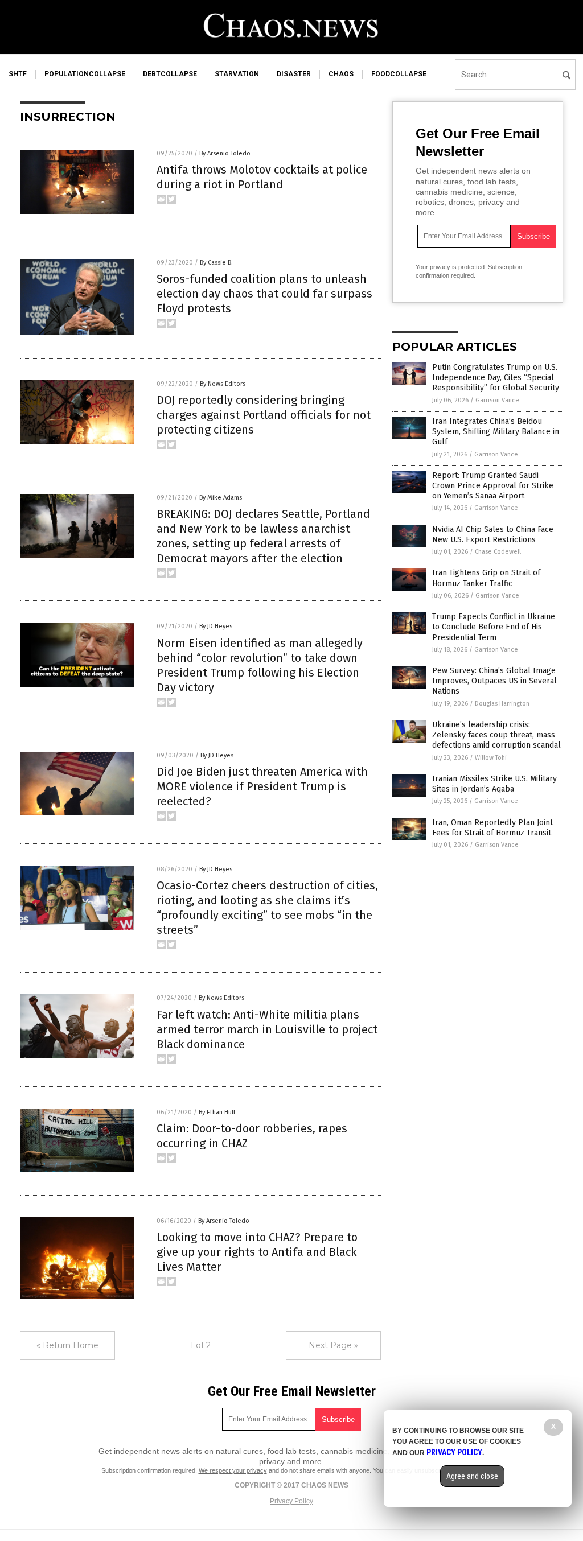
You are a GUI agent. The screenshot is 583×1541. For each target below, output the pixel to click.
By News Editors (222, 384)
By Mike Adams (220, 497)
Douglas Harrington (502, 703)
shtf (18, 74)
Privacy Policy (291, 1501)
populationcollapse (84, 74)
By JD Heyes (215, 626)
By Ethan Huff (217, 1112)
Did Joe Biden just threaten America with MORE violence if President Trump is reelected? (262, 786)
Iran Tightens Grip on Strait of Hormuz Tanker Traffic (486, 578)
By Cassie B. (216, 262)
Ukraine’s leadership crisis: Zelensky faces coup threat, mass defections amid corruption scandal (496, 735)
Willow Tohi (491, 757)
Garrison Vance (497, 400)
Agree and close (472, 1476)
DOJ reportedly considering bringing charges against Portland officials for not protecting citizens (264, 414)
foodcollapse (398, 74)
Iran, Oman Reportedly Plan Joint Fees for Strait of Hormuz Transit (492, 828)
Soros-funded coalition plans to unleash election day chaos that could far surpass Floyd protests (264, 293)
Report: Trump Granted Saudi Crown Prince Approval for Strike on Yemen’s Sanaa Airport (492, 486)
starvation (237, 74)
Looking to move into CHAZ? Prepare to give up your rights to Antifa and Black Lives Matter (257, 1252)
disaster (294, 74)
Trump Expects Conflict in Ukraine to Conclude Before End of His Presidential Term (493, 627)
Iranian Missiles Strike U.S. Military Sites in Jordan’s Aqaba (494, 784)
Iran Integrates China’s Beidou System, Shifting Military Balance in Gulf (495, 432)
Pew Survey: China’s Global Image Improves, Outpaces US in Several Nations (494, 681)
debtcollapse (170, 74)
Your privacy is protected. (451, 266)
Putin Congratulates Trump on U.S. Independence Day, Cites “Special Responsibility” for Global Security (495, 377)
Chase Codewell (498, 551)
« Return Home (67, 1345)
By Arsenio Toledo (225, 153)
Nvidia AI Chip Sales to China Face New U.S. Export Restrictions (492, 535)
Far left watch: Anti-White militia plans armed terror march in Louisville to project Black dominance (267, 1029)
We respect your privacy (233, 1470)
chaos (341, 74)
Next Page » (333, 1345)
